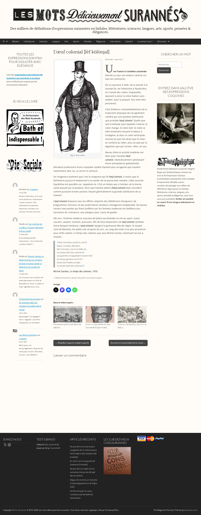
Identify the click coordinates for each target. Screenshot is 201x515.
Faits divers (115, 41)
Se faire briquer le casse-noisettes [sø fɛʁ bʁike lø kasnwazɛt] (81, 494)
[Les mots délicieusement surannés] (100, 12)
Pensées (88, 41)
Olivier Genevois (19, 510)
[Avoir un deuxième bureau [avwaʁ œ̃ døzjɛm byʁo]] (100, 314)
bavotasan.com (190, 510)
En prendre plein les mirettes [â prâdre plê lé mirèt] (30, 306)
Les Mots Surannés (28, 335)
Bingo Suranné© (52, 448)
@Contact (161, 41)
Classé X (129, 41)
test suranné (50, 444)
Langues (56, 41)
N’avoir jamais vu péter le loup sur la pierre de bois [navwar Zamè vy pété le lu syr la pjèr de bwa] (31, 263)
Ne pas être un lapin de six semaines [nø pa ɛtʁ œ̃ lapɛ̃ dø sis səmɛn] (82, 472)
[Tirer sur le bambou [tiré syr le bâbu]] (132, 314)
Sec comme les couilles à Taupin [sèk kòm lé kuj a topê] (31, 227)
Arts (66, 41)
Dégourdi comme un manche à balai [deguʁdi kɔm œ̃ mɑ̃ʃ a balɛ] (83, 483)
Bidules (15, 41)
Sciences (43, 41)
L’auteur (34, 189)
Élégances (100, 41)
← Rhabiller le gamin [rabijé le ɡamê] (72, 342)
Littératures (29, 41)
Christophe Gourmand (29, 299)
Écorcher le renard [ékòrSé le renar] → (128, 342)
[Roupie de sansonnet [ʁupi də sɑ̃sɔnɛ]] (67, 314)
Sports (76, 41)
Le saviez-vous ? (145, 41)
